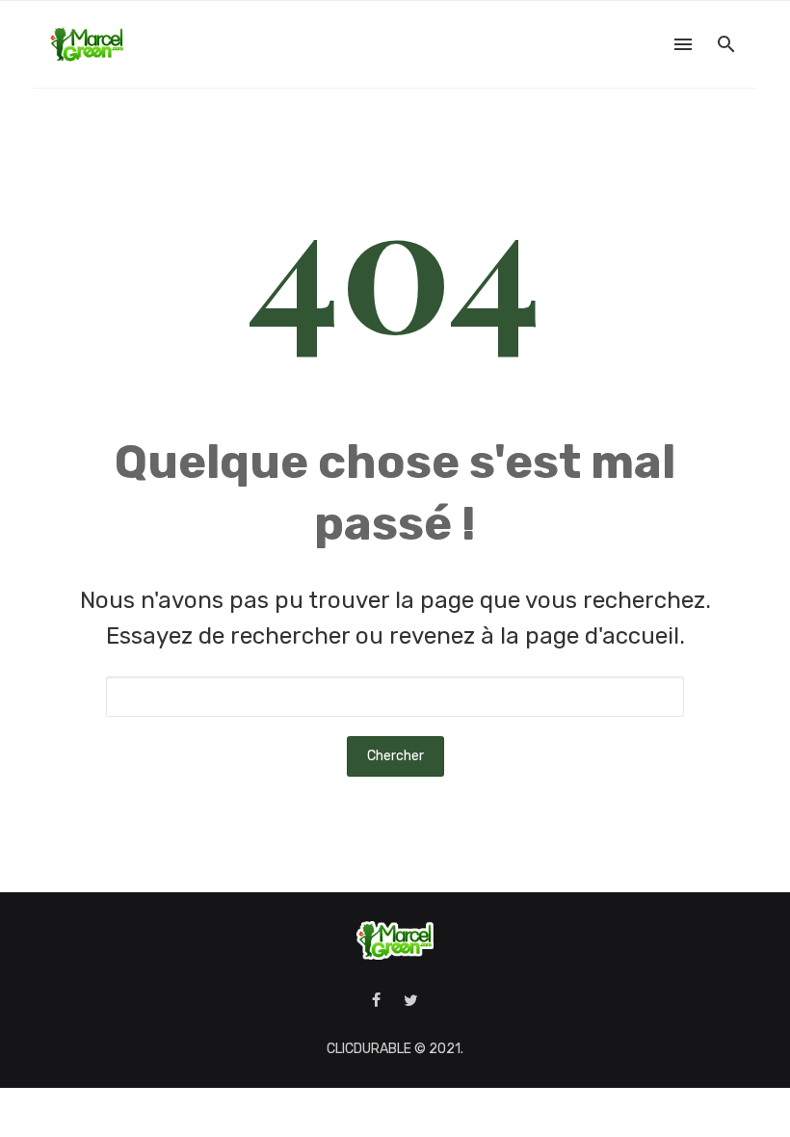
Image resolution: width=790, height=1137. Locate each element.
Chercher (395, 756)
